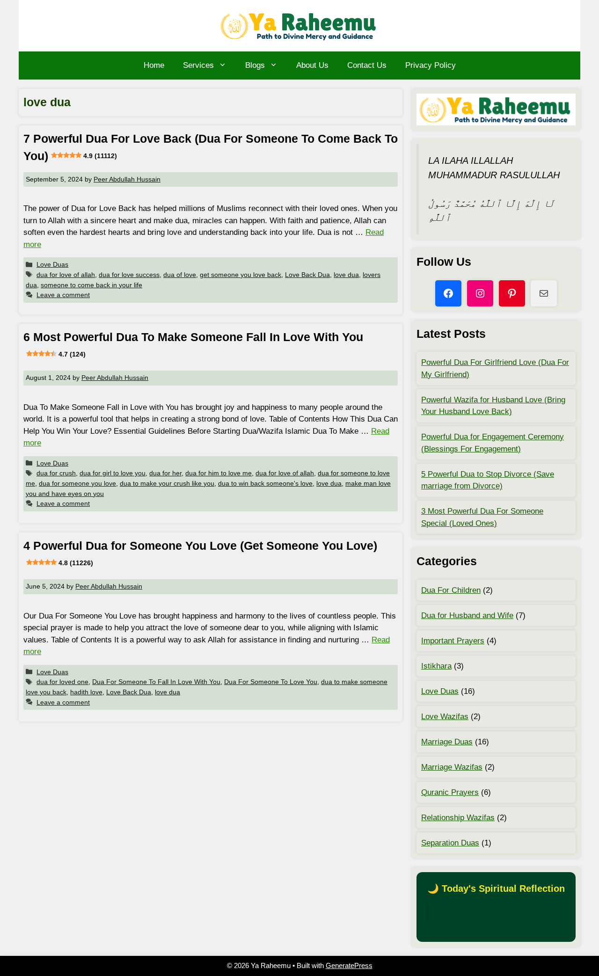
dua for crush (56, 473)
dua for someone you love (77, 483)
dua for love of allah (66, 274)
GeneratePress (349, 965)
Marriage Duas (447, 741)
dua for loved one (62, 681)
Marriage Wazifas (451, 767)
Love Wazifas (444, 716)
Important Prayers (452, 640)
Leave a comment (63, 295)
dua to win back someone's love (265, 483)
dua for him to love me (218, 473)
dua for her (165, 473)
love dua (346, 274)
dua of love (179, 274)
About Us (312, 65)
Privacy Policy (430, 65)
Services (198, 65)
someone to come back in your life (91, 285)
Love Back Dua (307, 274)
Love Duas (52, 264)
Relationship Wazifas (458, 817)
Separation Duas (450, 842)
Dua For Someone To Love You (270, 681)
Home (154, 65)
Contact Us (367, 65)
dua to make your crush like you (167, 483)
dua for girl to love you (113, 473)
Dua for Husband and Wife (467, 615)
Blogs (255, 65)
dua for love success (129, 274)
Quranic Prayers (450, 792)
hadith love (86, 692)
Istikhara (436, 666)
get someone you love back (240, 274)
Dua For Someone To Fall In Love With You (156, 681)
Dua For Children (451, 590)
